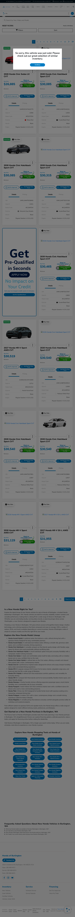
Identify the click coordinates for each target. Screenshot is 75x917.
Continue (37, 65)
